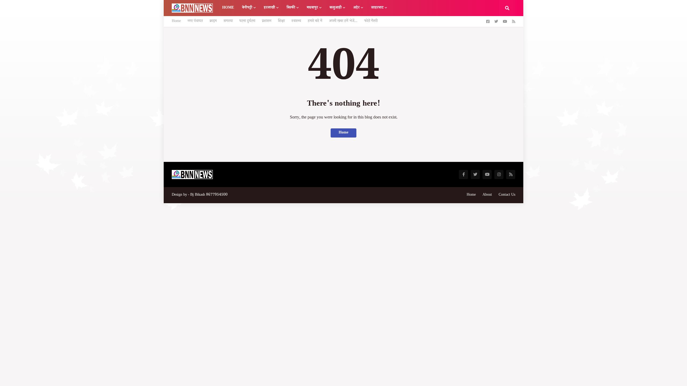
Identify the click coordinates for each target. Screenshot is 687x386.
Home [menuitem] (228, 8)
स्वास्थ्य (296, 21)
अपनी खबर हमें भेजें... (343, 21)
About (487, 195)
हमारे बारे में (315, 21)
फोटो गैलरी (371, 21)
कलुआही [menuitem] (336, 8)
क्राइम (213, 21)
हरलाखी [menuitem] (269, 8)
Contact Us (507, 195)
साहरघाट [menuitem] (377, 8)
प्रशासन (266, 21)
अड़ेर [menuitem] (356, 8)
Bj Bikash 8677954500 (209, 195)
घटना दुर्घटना (247, 21)
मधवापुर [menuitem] (312, 8)
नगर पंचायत (195, 21)
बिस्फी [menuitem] (291, 8)
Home (176, 21)
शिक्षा (281, 21)
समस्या (228, 21)
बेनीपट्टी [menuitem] (247, 8)
